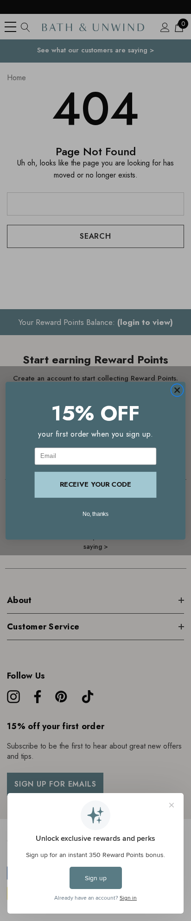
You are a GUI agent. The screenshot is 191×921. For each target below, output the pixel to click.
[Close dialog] (177, 389)
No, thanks (96, 513)
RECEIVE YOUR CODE (95, 484)
